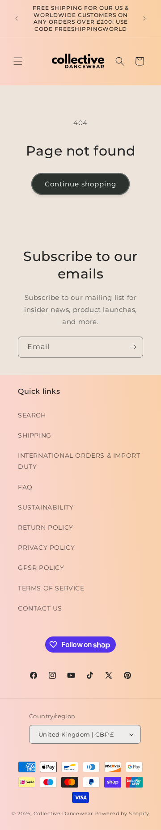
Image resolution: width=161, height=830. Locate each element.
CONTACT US (40, 608)
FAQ (25, 487)
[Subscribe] (133, 347)
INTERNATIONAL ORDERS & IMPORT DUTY (79, 461)
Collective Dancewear (63, 813)
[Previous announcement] (16, 18)
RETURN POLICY (45, 527)
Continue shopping (80, 184)
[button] (18, 61)
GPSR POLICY (41, 568)
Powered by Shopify (121, 813)
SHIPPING (34, 435)
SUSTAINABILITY (45, 507)
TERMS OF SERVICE (51, 588)
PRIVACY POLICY (46, 548)
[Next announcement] (144, 18)
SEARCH (32, 415)
